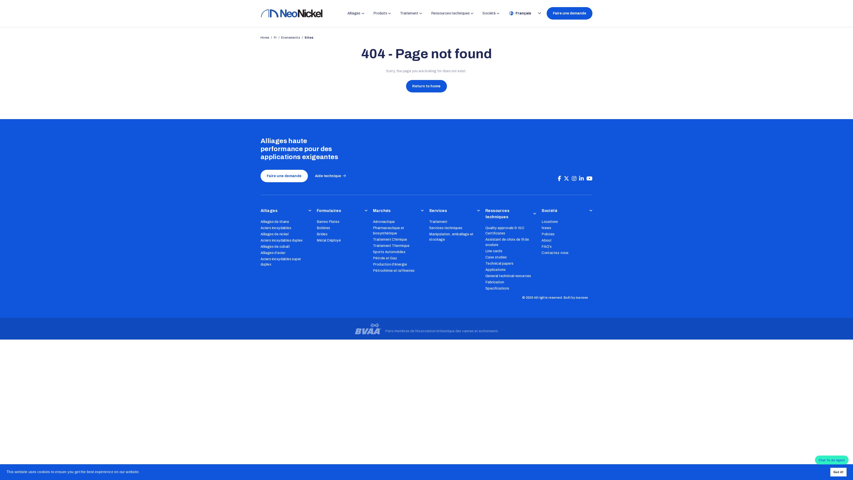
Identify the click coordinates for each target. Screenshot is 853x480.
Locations (550, 222)
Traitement (438, 222)
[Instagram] (574, 178)
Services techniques (445, 228)
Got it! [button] (838, 472)
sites (309, 37)
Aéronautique (384, 222)
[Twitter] (566, 178)
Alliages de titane (275, 222)
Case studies (496, 257)
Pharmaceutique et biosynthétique (388, 230)
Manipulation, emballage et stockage (451, 236)
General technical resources (508, 276)
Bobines (323, 228)
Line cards (493, 251)
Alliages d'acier (273, 253)
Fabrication (494, 282)
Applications (495, 270)
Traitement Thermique (391, 246)
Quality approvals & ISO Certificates (504, 230)
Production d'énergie (390, 264)
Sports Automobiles (389, 252)
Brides (322, 234)
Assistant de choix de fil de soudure (507, 242)
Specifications (497, 288)
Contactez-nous (555, 253)
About (547, 240)
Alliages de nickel (275, 234)
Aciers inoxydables (276, 228)
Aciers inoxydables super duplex (281, 261)
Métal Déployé (329, 240)
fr (275, 37)
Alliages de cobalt (275, 246)
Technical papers (499, 263)
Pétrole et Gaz (385, 258)
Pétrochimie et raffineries (394, 270)
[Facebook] (559, 178)
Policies (548, 234)
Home (265, 37)
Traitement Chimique (390, 239)
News (546, 228)
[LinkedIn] (581, 178)
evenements (290, 37)
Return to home (426, 86)
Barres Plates (328, 222)
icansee (582, 297)
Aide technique (328, 176)
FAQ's (547, 246)
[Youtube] (589, 178)
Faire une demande (569, 13)
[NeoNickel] (292, 13)
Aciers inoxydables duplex (282, 240)
